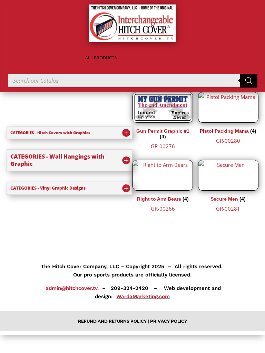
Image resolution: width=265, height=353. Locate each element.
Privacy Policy (168, 321)
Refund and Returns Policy (113, 321)
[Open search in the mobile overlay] (132, 81)
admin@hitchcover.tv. (71, 288)
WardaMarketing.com (143, 296)
